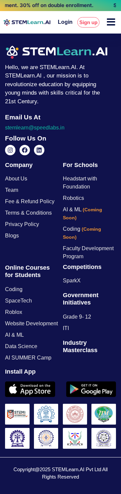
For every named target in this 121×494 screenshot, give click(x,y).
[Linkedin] (39, 150)
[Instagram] (10, 150)
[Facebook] (24, 150)
